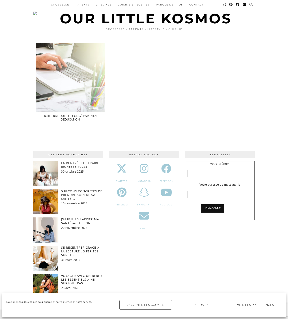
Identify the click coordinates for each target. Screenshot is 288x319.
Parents (82, 4)
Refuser (201, 305)
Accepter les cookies (145, 305)
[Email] (244, 4)
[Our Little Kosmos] (144, 12)
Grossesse (60, 4)
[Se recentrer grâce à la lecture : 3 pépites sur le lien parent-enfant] (45, 258)
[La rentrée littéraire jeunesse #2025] (45, 173)
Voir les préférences (255, 305)
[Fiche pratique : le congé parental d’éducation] (70, 77)
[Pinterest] (231, 4)
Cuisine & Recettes (134, 4)
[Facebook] (238, 4)
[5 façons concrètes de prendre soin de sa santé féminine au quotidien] (45, 201)
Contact (196, 4)
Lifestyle (104, 4)
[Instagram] (224, 4)
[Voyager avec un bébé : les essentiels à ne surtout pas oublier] (45, 286)
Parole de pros (169, 4)
